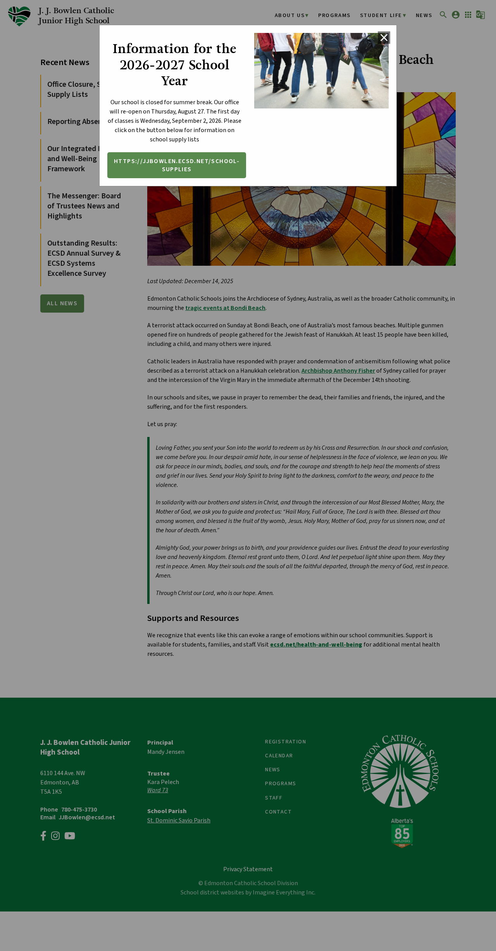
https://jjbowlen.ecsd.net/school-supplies (176, 165)
